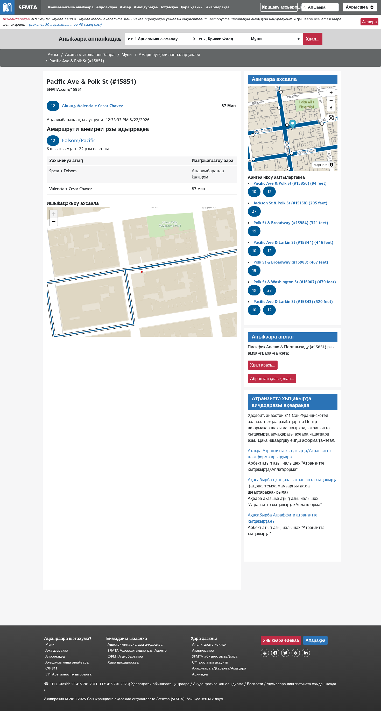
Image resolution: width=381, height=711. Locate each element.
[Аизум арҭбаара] (331, 92)
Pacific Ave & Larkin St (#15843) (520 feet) (293, 301)
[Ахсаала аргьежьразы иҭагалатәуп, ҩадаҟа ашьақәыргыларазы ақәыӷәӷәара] (331, 108)
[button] (360, 7)
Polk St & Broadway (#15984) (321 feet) (290, 222)
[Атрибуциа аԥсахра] (331, 165)
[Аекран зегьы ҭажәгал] (331, 118)
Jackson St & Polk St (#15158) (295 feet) (290, 203)
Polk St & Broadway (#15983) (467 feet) (290, 262)
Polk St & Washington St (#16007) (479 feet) (294, 281)
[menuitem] (70, 7)
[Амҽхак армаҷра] (331, 100)
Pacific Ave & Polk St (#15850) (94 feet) (290, 183)
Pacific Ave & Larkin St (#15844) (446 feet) (293, 242)
